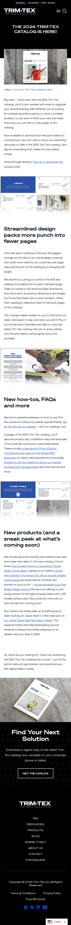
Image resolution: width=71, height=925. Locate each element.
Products (35, 830)
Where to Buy (35, 842)
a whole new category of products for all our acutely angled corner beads (35, 575)
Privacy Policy (52, 893)
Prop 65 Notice (35, 899)
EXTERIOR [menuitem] (33, 3)
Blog (8, 89)
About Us (35, 848)
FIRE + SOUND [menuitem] (48, 3)
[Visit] (25, 907)
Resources (35, 824)
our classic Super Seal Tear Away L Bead (28, 620)
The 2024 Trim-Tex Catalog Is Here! (32, 89)
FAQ (35, 818)
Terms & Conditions (23, 893)
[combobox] (57, 922)
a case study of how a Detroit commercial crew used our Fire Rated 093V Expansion (30, 453)
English (57, 922)
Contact (35, 854)
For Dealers (35, 860)
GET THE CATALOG (35, 773)
